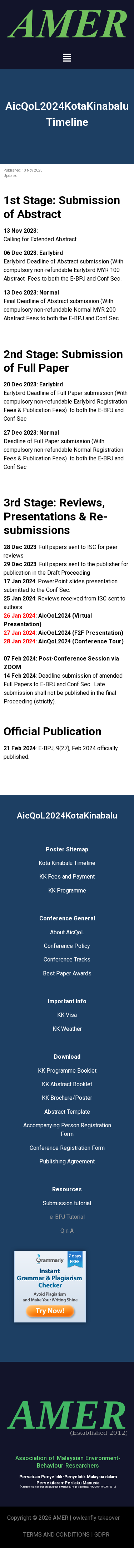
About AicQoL (67, 932)
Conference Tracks (67, 959)
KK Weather (67, 1028)
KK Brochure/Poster (67, 1097)
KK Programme (67, 890)
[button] (67, 58)
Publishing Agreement (67, 1161)
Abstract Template (67, 1111)
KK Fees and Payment (67, 876)
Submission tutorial (67, 1203)
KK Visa (67, 1015)
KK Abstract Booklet (67, 1084)
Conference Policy (67, 946)
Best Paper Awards (67, 973)
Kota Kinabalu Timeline (67, 863)
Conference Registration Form (67, 1147)
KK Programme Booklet (67, 1070)
